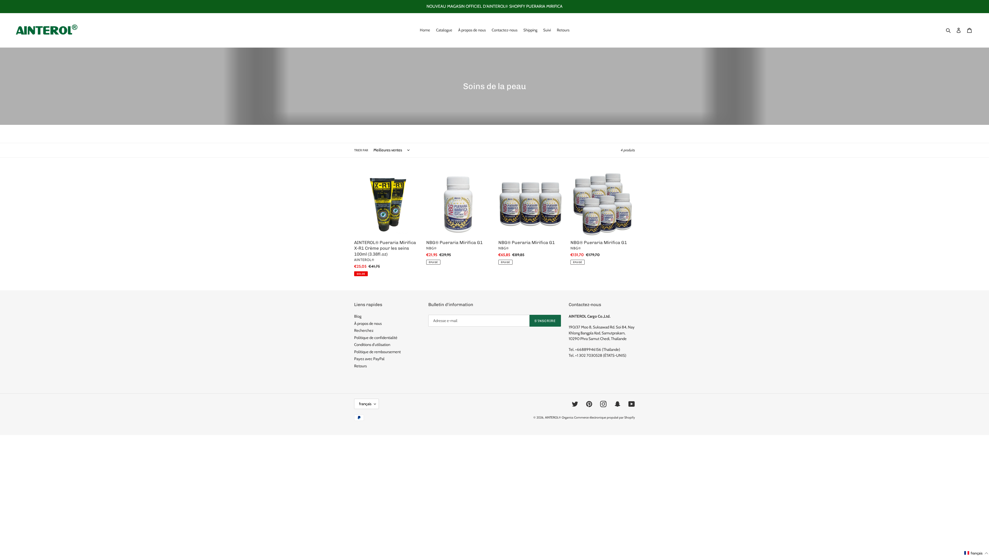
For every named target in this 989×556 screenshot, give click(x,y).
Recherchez (363, 330)
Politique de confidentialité (375, 337)
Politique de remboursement (377, 352)
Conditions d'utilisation (372, 344)
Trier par (361, 150)
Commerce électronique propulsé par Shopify (604, 417)
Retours (360, 366)
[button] (976, 553)
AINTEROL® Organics (559, 417)
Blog (357, 316)
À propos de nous (368, 323)
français (365, 404)
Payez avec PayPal (369, 359)
